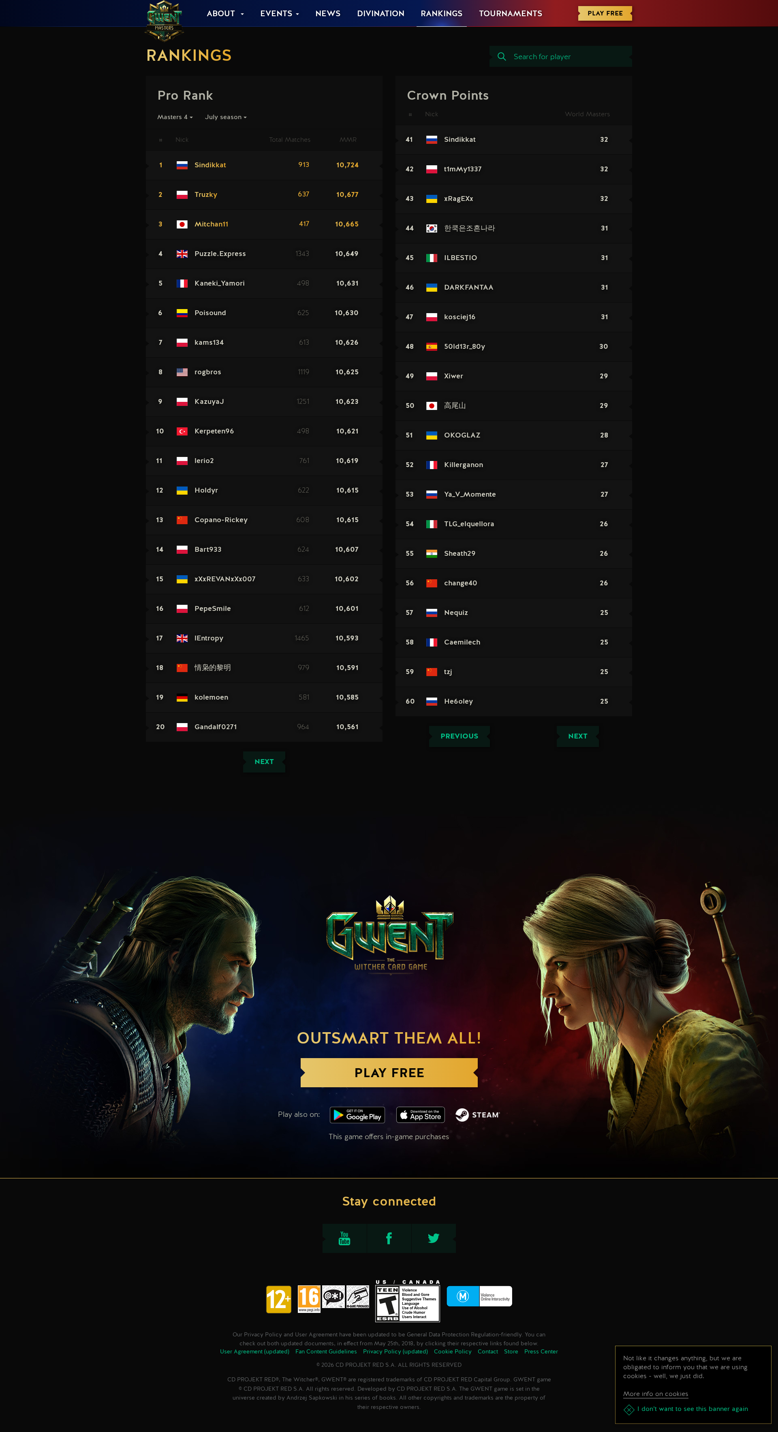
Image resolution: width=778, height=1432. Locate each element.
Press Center (541, 1352)
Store (511, 1352)
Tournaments (511, 14)
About (222, 14)
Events (276, 14)
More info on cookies (655, 1393)
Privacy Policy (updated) (395, 1352)
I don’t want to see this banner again (692, 1409)
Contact (488, 1352)
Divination (380, 14)
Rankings (442, 14)
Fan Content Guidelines (326, 1352)
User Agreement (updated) (254, 1352)
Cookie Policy (453, 1352)
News (328, 14)
